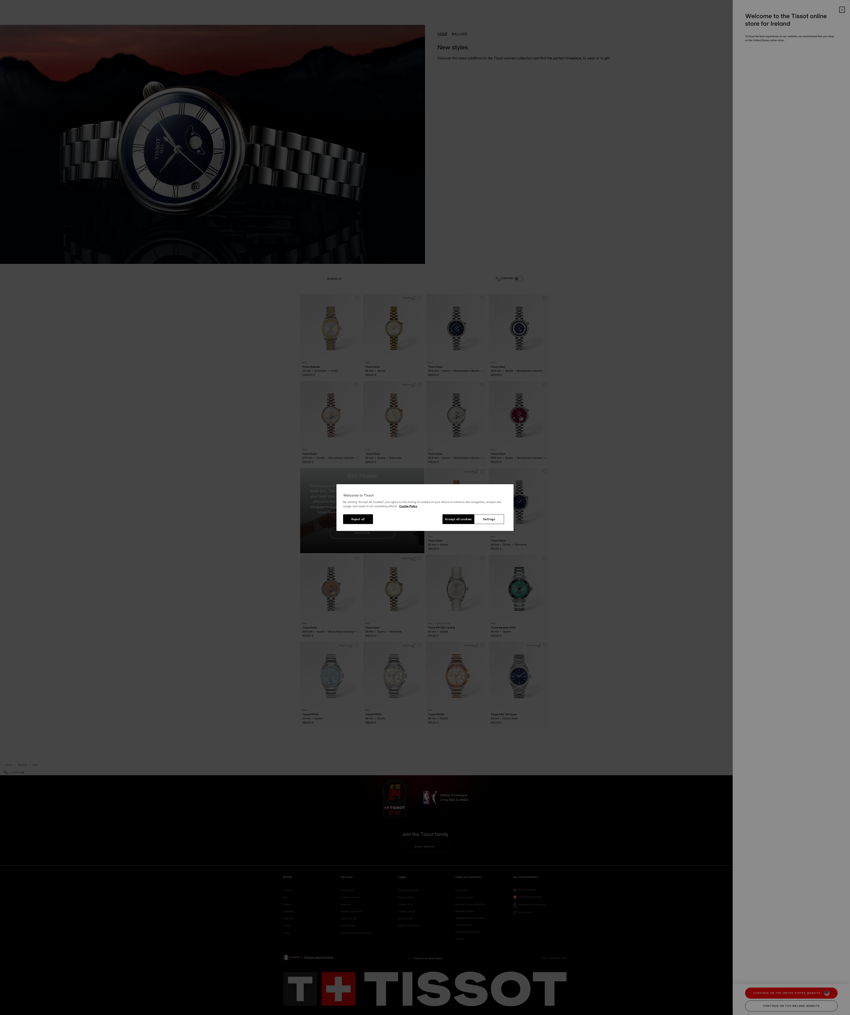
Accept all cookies (458, 519)
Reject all (358, 519)
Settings (489, 519)
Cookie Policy (408, 506)
